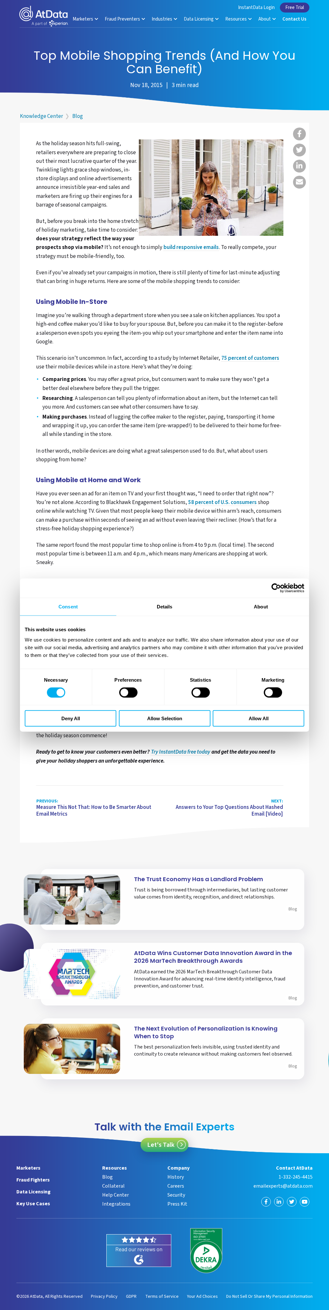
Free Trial (294, 7)
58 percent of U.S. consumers (222, 503)
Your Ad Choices (202, 1296)
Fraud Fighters (33, 1179)
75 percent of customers (250, 358)
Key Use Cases (33, 1203)
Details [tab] (165, 606)
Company (178, 1168)
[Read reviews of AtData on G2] (139, 1250)
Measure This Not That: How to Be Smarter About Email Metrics (93, 808)
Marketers (83, 19)
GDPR (131, 1296)
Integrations (116, 1204)
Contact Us (294, 19)
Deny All (70, 718)
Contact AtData (294, 1168)
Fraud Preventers (123, 19)
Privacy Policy (104, 1296)
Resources (236, 19)
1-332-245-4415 (296, 1177)
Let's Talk (160, 1144)
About (265, 19)
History (175, 1177)
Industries (162, 19)
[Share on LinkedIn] (299, 166)
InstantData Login (256, 7)
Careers (175, 1186)
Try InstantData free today (180, 752)
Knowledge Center (41, 116)
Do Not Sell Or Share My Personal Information (269, 1296)
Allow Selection (164, 718)
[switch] (128, 692)
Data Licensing (199, 19)
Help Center (115, 1195)
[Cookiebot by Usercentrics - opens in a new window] (276, 588)
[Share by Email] (299, 182)
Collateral (113, 1186)
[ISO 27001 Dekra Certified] (206, 1250)
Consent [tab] (68, 606)
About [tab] (261, 606)
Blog (77, 116)
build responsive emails (191, 247)
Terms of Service (162, 1296)
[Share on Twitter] (299, 150)
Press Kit (177, 1204)
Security (176, 1195)
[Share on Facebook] (299, 134)
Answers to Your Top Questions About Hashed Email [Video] (229, 808)
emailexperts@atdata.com (283, 1186)
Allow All (259, 718)
